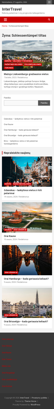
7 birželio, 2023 (10, 77)
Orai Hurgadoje (8, 373)
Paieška (7, 98)
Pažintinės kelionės (13, 64)
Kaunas (8, 230)
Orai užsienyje (20, 230)
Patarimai (27, 61)
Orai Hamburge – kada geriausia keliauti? (21, 130)
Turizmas (9, 68)
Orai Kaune (8, 124)
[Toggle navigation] (5, 20)
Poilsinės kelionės (33, 64)
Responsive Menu (49, 2)
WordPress (35, 404)
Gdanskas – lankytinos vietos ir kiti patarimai (23, 119)
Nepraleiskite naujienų (17, 152)
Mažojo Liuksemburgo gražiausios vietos (26, 74)
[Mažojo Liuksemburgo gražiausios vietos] (27, 55)
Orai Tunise (7, 359)
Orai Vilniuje (7, 346)
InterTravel (12, 9)
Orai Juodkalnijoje (9, 379)
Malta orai (6, 366)
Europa (8, 61)
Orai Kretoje (7, 386)
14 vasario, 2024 (10, 197)
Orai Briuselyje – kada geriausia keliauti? (21, 135)
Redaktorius (23, 77)
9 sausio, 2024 (10, 282)
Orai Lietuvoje (8, 339)
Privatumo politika (39, 398)
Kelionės (17, 61)
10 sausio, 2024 (10, 239)
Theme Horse (30, 401)
